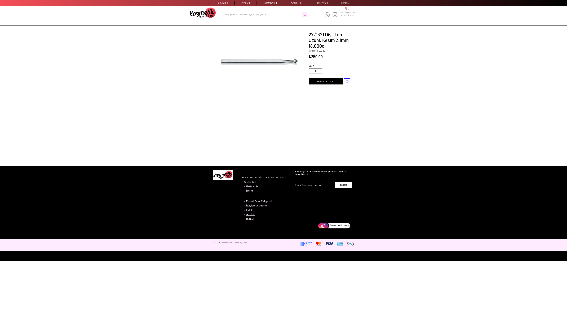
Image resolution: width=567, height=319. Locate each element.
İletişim (249, 190)
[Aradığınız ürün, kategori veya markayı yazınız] (304, 14)
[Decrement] (311, 71)
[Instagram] (335, 15)
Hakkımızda (252, 186)
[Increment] (320, 71)
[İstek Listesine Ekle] (347, 81)
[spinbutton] (315, 71)
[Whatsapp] (327, 15)
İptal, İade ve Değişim (256, 205)
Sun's (244, 243)
